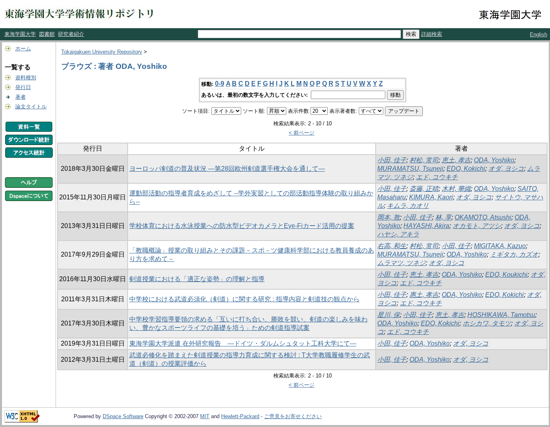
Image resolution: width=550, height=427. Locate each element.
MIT (204, 416)
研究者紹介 (71, 34)
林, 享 (443, 217)
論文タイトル (31, 107)
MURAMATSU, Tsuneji (410, 168)
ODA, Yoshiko (494, 160)
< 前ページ (301, 133)
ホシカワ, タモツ (487, 323)
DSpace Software (123, 416)
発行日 (23, 87)
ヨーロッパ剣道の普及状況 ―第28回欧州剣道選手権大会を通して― (227, 168)
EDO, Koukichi (506, 274)
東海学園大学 (20, 34)
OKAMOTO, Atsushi (483, 217)
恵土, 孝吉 (456, 160)
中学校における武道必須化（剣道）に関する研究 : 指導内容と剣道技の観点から (244, 299)
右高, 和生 (391, 246)
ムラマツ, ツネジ (401, 262)
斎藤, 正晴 (423, 188)
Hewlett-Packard (240, 416)
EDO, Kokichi (466, 168)
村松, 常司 (423, 160)
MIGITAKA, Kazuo (500, 246)
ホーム (23, 49)
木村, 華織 (456, 188)
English (538, 34)
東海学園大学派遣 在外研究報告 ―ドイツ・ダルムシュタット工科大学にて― (242, 343)
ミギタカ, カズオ (514, 254)
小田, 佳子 (391, 160)
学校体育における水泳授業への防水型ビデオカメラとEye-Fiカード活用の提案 (241, 225)
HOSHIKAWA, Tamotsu (501, 314)
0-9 (219, 83)
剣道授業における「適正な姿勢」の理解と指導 (197, 279)
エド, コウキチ (437, 177)
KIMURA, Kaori (431, 197)
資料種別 (25, 78)
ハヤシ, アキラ (398, 234)
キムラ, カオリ (408, 205)
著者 (20, 97)
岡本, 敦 (388, 217)
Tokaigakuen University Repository (101, 52)
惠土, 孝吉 (423, 294)
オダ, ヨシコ (506, 168)
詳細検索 (431, 34)
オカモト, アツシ (477, 225)
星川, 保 (388, 314)
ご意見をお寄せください (293, 416)
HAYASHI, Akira (426, 225)
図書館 (47, 34)
